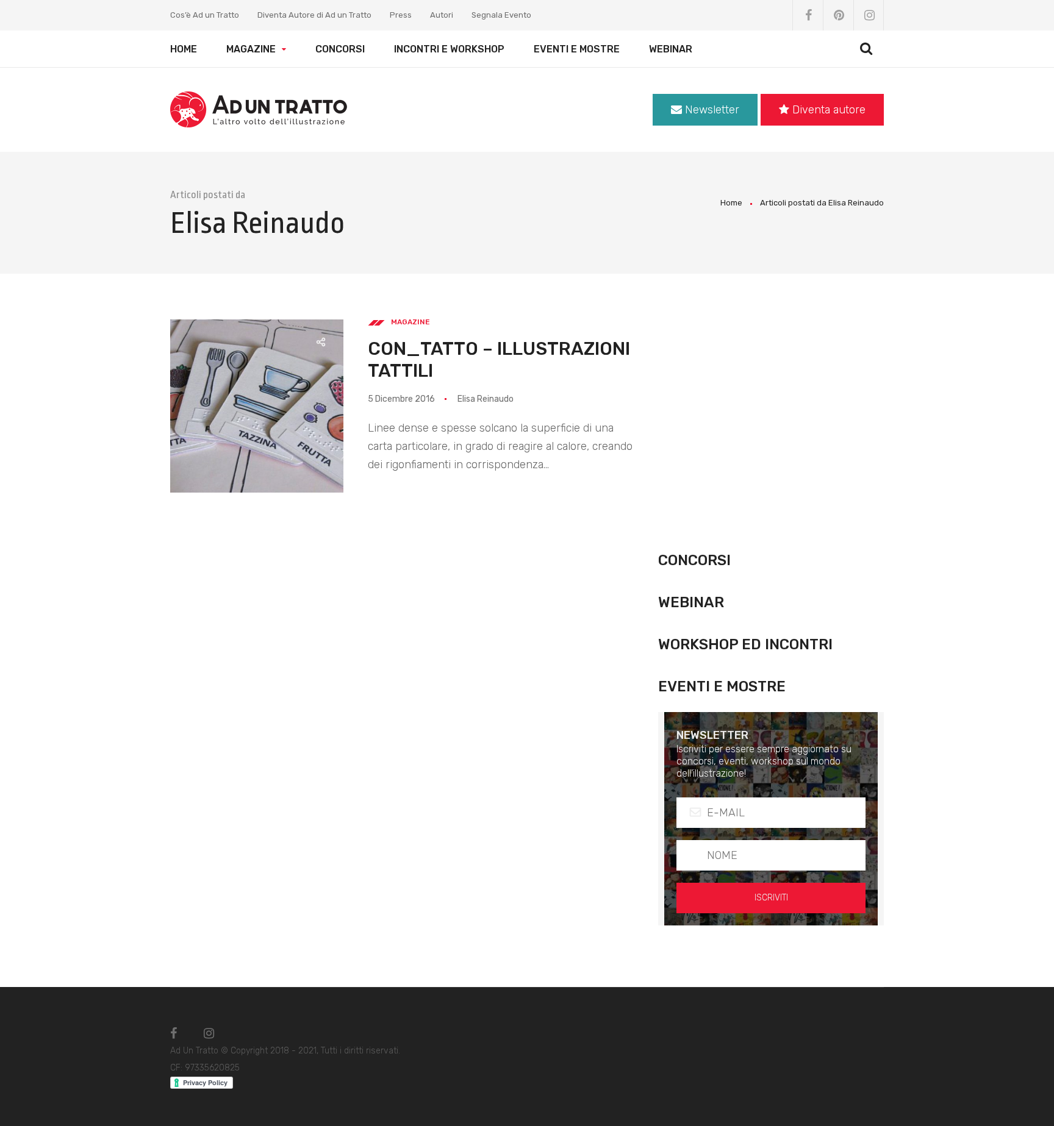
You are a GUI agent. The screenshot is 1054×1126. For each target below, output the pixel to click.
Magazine (251, 49)
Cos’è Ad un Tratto (204, 15)
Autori (441, 15)
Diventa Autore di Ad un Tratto (314, 15)
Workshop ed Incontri (745, 644)
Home (183, 49)
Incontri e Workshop (449, 49)
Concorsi (340, 49)
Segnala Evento (501, 15)
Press (401, 15)
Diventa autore (827, 109)
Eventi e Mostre (577, 49)
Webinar (670, 49)
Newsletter (710, 109)
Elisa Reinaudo (485, 399)
